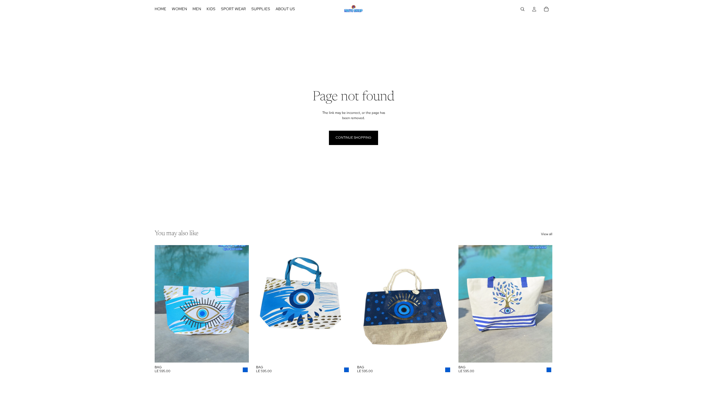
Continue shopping (353, 137)
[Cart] (546, 9)
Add (447, 354)
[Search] (522, 9)
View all (546, 234)
